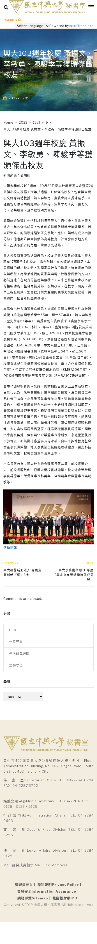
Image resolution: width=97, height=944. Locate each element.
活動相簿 (10, 547)
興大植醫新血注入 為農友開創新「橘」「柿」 (22, 572)
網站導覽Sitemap (32, 898)
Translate (85, 26)
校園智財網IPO (65, 898)
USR (12, 630)
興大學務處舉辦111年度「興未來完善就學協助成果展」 (73, 574)
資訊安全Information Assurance (46, 891)
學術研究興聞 (19, 653)
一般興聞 (16, 642)
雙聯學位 (16, 665)
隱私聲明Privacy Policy (58, 885)
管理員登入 (24, 885)
